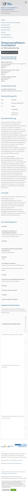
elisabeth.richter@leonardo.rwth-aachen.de (11, 91)
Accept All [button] (13, 489)
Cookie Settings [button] (6, 489)
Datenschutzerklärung (16, 463)
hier (16, 478)
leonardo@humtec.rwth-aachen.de (9, 473)
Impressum (20, 460)
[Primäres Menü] (26, 2)
